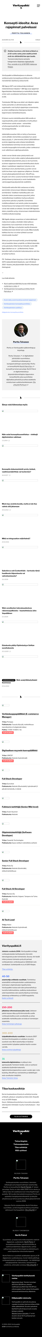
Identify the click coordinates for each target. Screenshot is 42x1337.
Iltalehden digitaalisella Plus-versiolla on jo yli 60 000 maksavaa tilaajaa (22, 64)
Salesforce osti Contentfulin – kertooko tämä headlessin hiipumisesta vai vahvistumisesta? (21, 573)
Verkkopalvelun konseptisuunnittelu (17, 304)
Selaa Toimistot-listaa (10, 1078)
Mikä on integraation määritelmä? (16, 539)
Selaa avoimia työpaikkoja (11, 1050)
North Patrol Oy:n (26, 366)
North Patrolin (26, 1187)
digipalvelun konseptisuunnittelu (13, 312)
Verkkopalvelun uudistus (13, 308)
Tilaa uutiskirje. (7, 969)
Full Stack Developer (12, 779)
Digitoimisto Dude (17, 1282)
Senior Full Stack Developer (15, 861)
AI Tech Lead (8, 920)
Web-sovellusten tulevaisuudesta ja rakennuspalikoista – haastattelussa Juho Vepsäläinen (19, 610)
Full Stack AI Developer (13, 889)
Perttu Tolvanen (14, 356)
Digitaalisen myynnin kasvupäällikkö (20, 750)
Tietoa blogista (21, 1141)
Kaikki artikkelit (7, 998)
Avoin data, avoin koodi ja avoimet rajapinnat (20, 300)
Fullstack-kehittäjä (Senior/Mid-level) (20, 807)
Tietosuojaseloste (21, 1144)
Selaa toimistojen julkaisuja (12, 1024)
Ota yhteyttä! (30, 1210)
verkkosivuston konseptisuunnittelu (15, 78)
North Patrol (28, 1242)
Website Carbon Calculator (20, 1313)
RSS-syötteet (21, 1151)
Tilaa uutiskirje (21, 1116)
